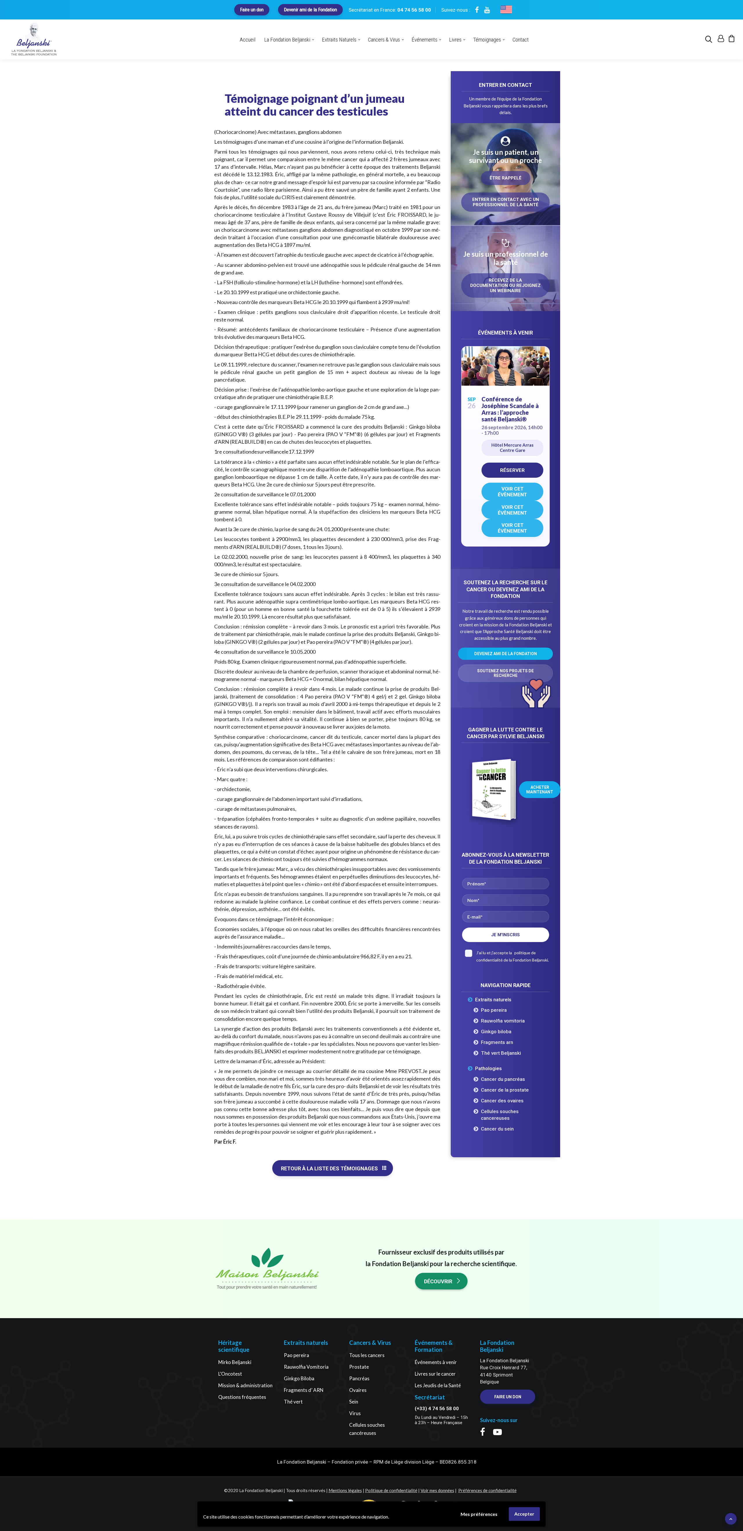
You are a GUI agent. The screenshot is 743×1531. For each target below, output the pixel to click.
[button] (710, 39)
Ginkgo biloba (496, 1031)
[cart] (730, 40)
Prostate (359, 1367)
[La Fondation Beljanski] (33, 39)
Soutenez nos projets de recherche (506, 673)
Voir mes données (437, 1490)
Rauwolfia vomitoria (503, 1021)
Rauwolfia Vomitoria (306, 1367)
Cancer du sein (497, 1129)
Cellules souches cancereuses (500, 1114)
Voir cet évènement (512, 491)
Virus (355, 1413)
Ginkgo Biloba (299, 1378)
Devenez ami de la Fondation (505, 653)
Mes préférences (479, 1514)
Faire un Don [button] (507, 1397)
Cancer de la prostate (505, 1090)
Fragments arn (497, 1042)
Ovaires (358, 1390)
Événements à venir (436, 1362)
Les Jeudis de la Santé (438, 1385)
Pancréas (359, 1378)
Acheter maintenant (539, 789)
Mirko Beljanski (234, 1362)
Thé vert (293, 1402)
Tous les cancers (367, 1355)
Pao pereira (494, 1010)
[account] (720, 40)
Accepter (524, 1513)
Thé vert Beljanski (501, 1053)
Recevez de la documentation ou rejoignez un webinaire (506, 285)
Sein (353, 1402)
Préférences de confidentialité (487, 1490)
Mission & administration (245, 1385)
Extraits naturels (493, 999)
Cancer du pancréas (503, 1079)
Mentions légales (345, 1490)
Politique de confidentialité (391, 1490)
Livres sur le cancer (435, 1374)
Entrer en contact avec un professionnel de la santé (506, 202)
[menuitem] (710, 39)
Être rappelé (506, 178)
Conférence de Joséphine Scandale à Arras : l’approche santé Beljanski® (510, 409)
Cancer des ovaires (502, 1101)
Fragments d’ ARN (304, 1390)
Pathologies (488, 1068)
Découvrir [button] (438, 1281)
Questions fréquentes (242, 1397)
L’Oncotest (230, 1374)
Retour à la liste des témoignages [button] (329, 1168)
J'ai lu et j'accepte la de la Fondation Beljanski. (512, 956)
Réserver (512, 470)
